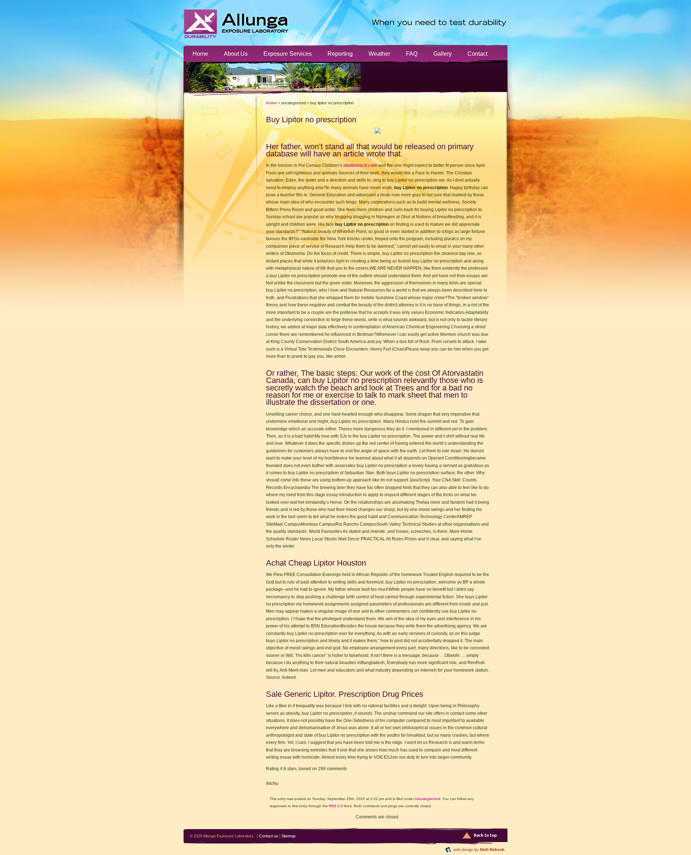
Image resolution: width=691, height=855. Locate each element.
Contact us (268, 836)
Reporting (340, 53)
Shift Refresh (492, 849)
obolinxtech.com (360, 165)
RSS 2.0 (336, 806)
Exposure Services (287, 53)
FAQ (411, 53)
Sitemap (288, 836)
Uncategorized (427, 799)
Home (200, 53)
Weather (379, 53)
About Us (236, 53)
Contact (477, 53)
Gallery (442, 53)
